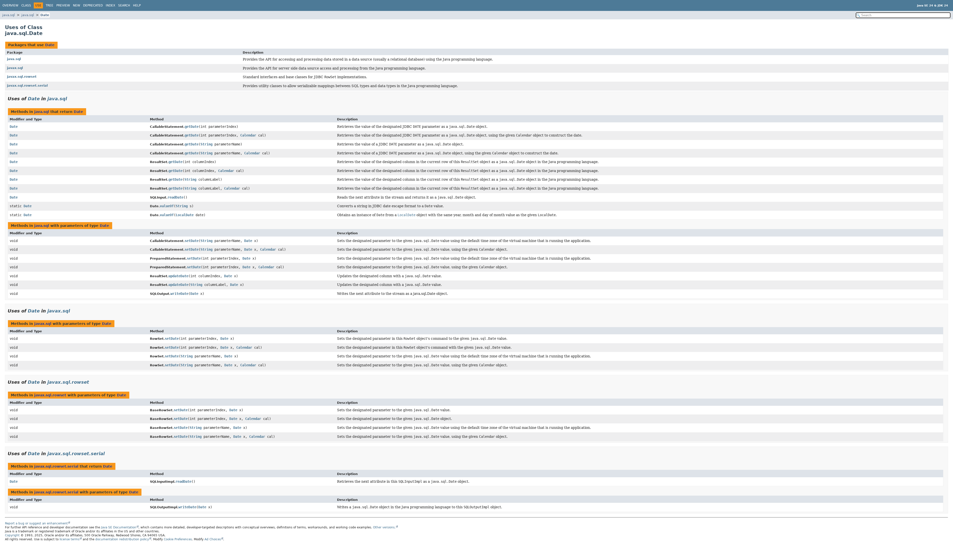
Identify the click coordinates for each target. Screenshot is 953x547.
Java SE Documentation (118, 527)
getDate (192, 127)
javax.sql (15, 68)
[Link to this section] (70, 98)
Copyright (12, 535)
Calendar (248, 135)
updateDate (178, 276)
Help (137, 5)
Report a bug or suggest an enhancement (36, 523)
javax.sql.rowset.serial (27, 85)
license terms (69, 539)
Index (110, 5)
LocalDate (185, 215)
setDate (192, 241)
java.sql (8, 15)
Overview (10, 5)
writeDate (179, 294)
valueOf (167, 206)
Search (124, 5)
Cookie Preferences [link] (178, 539)
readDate (175, 197)
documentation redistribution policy (122, 539)
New (76, 5)
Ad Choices (212, 539)
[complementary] (178, 539)
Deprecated (93, 5)
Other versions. (384, 527)
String (206, 144)
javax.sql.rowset (21, 76)
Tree (49, 5)
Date (44, 15)
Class (26, 5)
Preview (63, 5)
